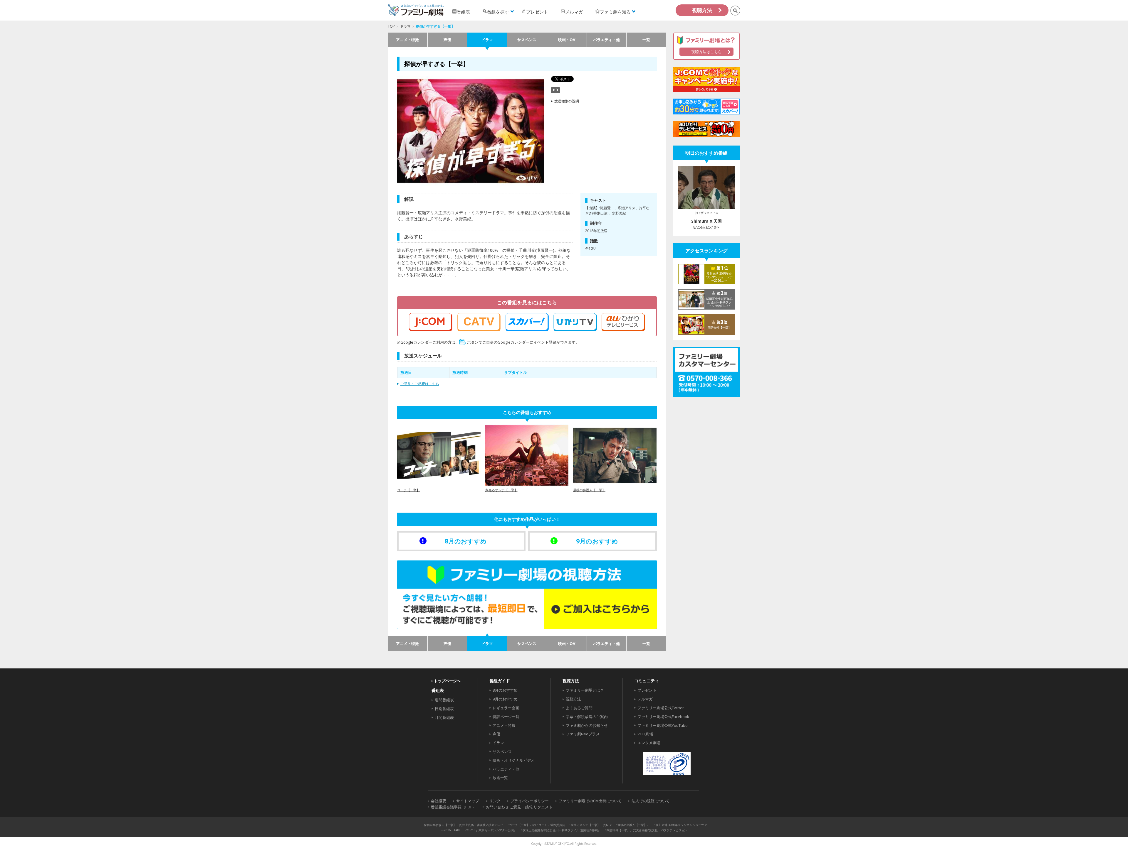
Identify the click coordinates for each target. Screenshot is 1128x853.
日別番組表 (444, 708)
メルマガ (645, 699)
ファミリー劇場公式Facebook (663, 716)
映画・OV (566, 39)
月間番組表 (444, 717)
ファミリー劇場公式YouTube (662, 725)
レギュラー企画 (506, 707)
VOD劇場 (645, 734)
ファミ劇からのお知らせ (587, 725)
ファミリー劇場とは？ (585, 690)
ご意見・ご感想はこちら (419, 383)
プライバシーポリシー (530, 800)
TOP (391, 26)
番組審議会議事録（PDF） (453, 807)
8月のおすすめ (505, 690)
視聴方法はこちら (706, 51)
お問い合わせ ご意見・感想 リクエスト (519, 807)
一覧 (646, 39)
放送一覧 (500, 777)
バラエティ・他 (606, 39)
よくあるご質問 (579, 707)
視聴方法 (702, 10)
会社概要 (438, 800)
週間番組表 (444, 699)
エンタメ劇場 (648, 742)
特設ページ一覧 (506, 716)
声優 (447, 39)
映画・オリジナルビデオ (514, 760)
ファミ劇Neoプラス (583, 734)
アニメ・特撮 (407, 39)
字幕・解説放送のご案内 (587, 716)
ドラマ (405, 26)
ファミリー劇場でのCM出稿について (590, 800)
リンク (495, 800)
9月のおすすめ (505, 699)
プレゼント (647, 690)
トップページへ (447, 680)
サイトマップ (467, 800)
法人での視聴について (651, 800)
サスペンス (526, 39)
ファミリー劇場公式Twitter (660, 707)
